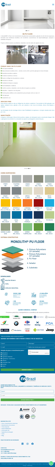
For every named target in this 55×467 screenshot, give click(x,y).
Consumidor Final (6, 362)
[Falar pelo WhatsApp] (51, 463)
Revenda (4, 364)
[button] (26, 30)
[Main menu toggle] (53, 4)
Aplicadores (5, 353)
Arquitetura (5, 354)
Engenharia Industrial (7, 356)
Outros (3, 366)
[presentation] (39, 352)
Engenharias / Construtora (8, 358)
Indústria (4, 360)
